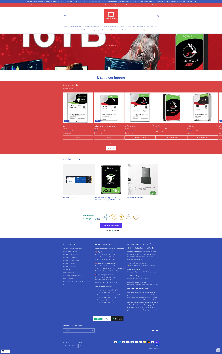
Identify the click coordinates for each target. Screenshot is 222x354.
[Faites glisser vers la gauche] (107, 144)
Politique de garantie (69, 263)
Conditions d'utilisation (70, 257)
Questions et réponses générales (72, 275)
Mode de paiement (68, 272)
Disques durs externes (135, 198)
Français (82, 346)
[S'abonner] (92, 330)
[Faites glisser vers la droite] (115, 144)
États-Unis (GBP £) (69, 346)
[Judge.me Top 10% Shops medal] (136, 217)
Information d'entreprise (70, 251)
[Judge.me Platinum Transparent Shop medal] (107, 217)
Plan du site (66, 285)
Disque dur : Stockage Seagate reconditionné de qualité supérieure (108, 199)
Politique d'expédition (69, 266)
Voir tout (111, 148)
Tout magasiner (111, 45)
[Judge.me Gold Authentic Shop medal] (114, 217)
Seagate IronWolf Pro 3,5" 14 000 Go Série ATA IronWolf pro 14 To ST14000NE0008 (140, 125)
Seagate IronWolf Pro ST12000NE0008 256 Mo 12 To (169, 125)
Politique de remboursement (71, 260)
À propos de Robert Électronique (72, 248)
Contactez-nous (67, 269)
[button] (65, 16)
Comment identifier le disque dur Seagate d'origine (77, 281)
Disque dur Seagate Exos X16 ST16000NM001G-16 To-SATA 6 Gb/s (78, 125)
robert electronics (155, 348)
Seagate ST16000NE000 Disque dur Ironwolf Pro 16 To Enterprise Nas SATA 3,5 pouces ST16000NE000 (107, 125)
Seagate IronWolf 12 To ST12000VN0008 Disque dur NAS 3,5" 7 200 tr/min (202, 125)
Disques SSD (67, 198)
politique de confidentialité (71, 254)
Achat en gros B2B (68, 278)
